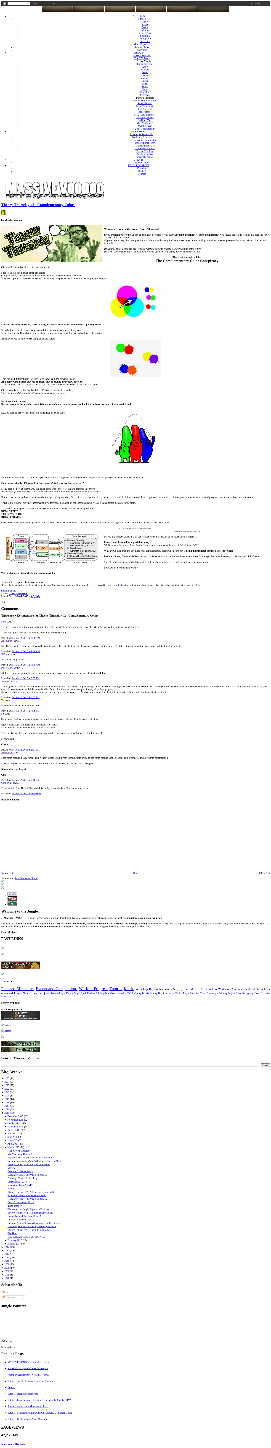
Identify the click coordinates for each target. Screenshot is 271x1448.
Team (203, 993)
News (54, 993)
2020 (7, 1095)
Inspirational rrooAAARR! (21, 1185)
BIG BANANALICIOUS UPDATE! (26, 1236)
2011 (7, 1257)
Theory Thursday (262, 993)
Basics (145, 24)
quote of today (15, 1205)
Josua (145, 81)
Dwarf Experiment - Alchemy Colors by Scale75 (32, 1226)
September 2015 (15, 1126)
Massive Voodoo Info (203, 989)
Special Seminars (144, 157)
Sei (2, 713)
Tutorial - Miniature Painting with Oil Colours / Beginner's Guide (40, 1412)
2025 (7, 1078)
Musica (178, 993)
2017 (7, 1106)
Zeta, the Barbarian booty (20, 1171)
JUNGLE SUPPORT (138, 165)
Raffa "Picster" (145, 103)
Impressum (7, 1444)
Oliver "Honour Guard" (145, 100)
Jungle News (21, 993)
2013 (7, 1250)
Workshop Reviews (141, 137)
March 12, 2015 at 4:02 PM (26, 697)
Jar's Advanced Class (145, 145)
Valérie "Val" (144, 120)
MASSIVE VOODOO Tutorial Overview (28, 1362)
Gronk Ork (6, 783)
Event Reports (142, 162)
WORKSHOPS (139, 131)
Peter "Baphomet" (145, 106)
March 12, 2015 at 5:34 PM (26, 749)
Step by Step (181, 989)
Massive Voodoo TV (120, 993)
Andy (145, 66)
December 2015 (15, 1116)
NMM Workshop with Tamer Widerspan (28, 1368)
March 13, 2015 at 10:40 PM (26, 793)
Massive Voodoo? (142, 55)
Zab (3, 700)
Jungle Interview (191, 993)
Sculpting (145, 35)
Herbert (11, 1188)
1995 (7, 1274)
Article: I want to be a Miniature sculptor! (28, 1406)
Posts (8, 1292)
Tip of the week (166, 993)
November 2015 (15, 1119)
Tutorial (115, 988)
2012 (7, 1254)
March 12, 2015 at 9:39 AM (26, 665)
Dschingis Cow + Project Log (22, 1178)
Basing (144, 27)
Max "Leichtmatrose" (145, 114)
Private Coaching (145, 151)
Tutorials (142, 19)
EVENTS (139, 159)
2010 (7, 1261)
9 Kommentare (8, 590)
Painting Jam (102, 993)
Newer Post (7, 873)
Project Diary (234, 993)
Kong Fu (36, 993)
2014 (7, 1247)
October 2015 (14, 1123)
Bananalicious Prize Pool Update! (24, 1216)
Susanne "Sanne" (145, 117)
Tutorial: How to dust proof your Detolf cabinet (31, 1381)
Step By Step (144, 33)
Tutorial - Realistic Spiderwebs (23, 1393)
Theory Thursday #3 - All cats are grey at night (31, 1192)
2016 (7, 1109)
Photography (145, 38)
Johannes (144, 78)
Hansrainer (145, 75)
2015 (7, 1112)
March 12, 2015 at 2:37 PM (26, 678)
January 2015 (14, 1243)
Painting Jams (142, 47)
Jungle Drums (66, 993)
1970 (7, 1278)
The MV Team (141, 58)
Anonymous (7, 640)
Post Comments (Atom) (26, 878)
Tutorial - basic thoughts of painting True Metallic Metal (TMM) (39, 1400)
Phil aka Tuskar (9, 667)
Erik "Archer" (145, 109)
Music (129, 988)
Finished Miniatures (17, 988)
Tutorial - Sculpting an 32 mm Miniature (27, 1419)
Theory (145, 21)
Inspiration (145, 41)
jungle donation (121, 585)
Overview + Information (145, 140)
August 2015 (14, 1130)
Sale (253, 989)
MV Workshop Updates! (20, 1154)
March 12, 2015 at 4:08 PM (26, 711)
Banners (142, 173)
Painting (145, 30)
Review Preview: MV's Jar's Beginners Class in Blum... (35, 1161)
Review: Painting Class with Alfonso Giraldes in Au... (34, 1223)
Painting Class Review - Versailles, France (28, 1374)
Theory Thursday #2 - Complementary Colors (38, 205)
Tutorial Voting (149, 993)
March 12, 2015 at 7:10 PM (26, 780)
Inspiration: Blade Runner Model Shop (27, 1195)
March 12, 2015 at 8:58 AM (26, 638)
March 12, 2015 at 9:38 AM (26, 651)
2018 (7, 1102)
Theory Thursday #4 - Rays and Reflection (29, 1164)
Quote (46, 993)
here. (200, 585)
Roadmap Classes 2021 (141, 134)
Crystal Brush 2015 (17, 1181)
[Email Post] (3, 602)
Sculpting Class (145, 154)
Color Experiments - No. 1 (21, 1219)
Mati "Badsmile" (145, 123)
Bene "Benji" (145, 112)
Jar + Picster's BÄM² (145, 148)
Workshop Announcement (234, 989)
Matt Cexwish (145, 126)
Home (136, 873)
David (145, 72)
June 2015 (12, 1137)
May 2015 (12, 1140)
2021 (7, 1092)
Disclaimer (21, 1444)
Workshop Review (147, 989)
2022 (7, 1088)
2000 (7, 1271)
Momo (145, 86)
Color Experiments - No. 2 (21, 1202)
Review (91, 993)
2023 (7, 1085)
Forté (3, 621)
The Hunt (12, 1233)
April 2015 (13, 1143)
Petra (144, 89)
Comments (10, 1297)
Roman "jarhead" (145, 64)
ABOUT (138, 52)
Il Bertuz (5, 654)
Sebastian (145, 95)
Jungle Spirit (80, 993)
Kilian (145, 83)
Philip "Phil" (145, 92)
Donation (141, 168)
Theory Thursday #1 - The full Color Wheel (29, 1230)
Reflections (6, 996)
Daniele (145, 69)
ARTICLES (139, 16)
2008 (7, 1267)
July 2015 (12, 1133)
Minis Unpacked (142, 44)
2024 (7, 1081)
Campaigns (212, 993)
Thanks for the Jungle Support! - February (28, 1209)
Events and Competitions (56, 988)
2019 (7, 1099)
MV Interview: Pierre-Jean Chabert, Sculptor (30, 1157)
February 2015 (15, 1240)
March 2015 (13, 1147)
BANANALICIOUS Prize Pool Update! (28, 1174)
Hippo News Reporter (18, 1150)
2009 (7, 1264)
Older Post (264, 873)
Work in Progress (93, 988)
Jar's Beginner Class (145, 142)
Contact (142, 171)
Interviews (142, 50)
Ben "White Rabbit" (145, 128)
